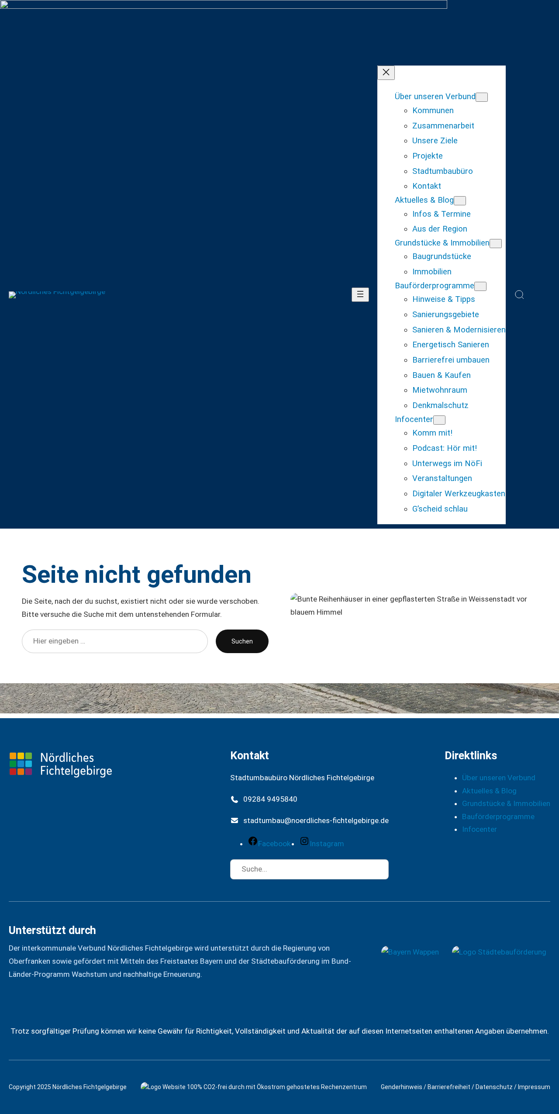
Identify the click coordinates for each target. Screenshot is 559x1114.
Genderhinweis (401, 1086)
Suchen (242, 641)
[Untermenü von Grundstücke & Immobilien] (496, 243)
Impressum (534, 1086)
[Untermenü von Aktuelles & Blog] (460, 200)
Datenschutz (494, 1086)
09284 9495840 (270, 799)
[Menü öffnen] (360, 294)
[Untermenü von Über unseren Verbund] (482, 97)
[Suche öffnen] (519, 294)
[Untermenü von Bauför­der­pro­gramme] (480, 286)
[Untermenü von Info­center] (439, 420)
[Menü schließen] (386, 73)
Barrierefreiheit (449, 1086)
